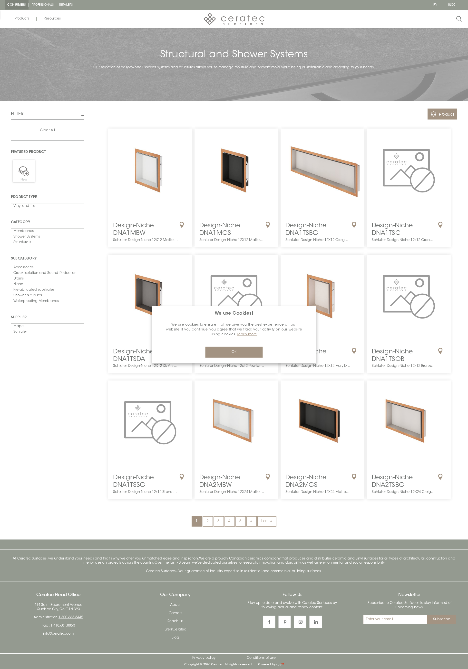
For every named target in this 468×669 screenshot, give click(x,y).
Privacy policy (203, 658)
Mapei (18, 326)
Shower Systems (26, 237)
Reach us (175, 621)
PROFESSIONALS (43, 4)
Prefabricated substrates (33, 290)
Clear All (47, 130)
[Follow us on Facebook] (269, 622)
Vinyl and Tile (24, 206)
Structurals (22, 242)
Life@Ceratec (175, 629)
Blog (175, 637)
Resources (52, 18)
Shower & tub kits (27, 295)
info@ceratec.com (58, 634)
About (175, 605)
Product (446, 115)
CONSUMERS (16, 4)
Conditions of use (261, 658)
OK (234, 352)
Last (265, 521)
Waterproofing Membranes (36, 301)
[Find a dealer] (182, 225)
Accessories (23, 267)
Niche (18, 284)
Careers (175, 613)
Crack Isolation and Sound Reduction (45, 273)
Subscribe (441, 619)
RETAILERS (66, 4)
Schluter (20, 332)
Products (22, 18)
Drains (18, 278)
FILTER (17, 114)
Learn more (247, 334)
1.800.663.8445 (70, 617)
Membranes (23, 231)
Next (251, 521)
